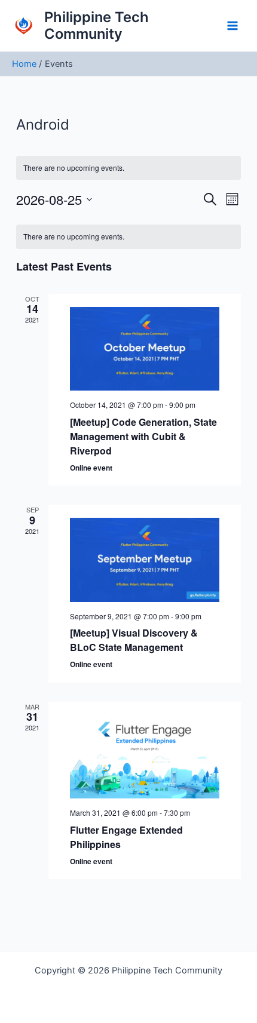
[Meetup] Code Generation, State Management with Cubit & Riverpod (143, 436)
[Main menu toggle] (232, 25)
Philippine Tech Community (96, 25)
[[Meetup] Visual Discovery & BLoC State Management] (144, 560)
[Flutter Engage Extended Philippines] (144, 757)
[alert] (128, 237)
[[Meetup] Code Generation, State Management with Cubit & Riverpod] (144, 349)
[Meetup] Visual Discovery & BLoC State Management (134, 640)
